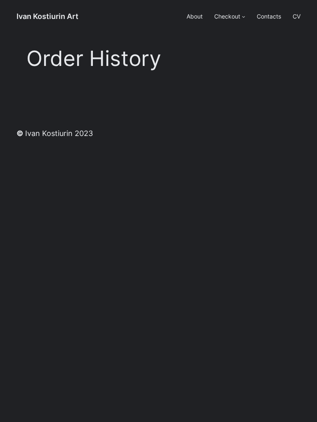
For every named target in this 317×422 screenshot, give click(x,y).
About (195, 16)
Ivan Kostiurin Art (47, 16)
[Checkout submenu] (243, 16)
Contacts (269, 16)
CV (296, 16)
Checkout (227, 16)
